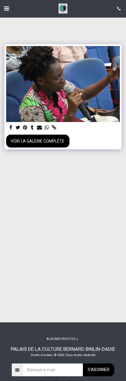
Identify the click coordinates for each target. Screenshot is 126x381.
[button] (6, 8)
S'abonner (99, 369)
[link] (54, 128)
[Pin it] (25, 128)
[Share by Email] (39, 128)
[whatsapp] (47, 128)
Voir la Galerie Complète (37, 141)
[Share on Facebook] (10, 128)
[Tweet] (18, 128)
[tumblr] (32, 128)
